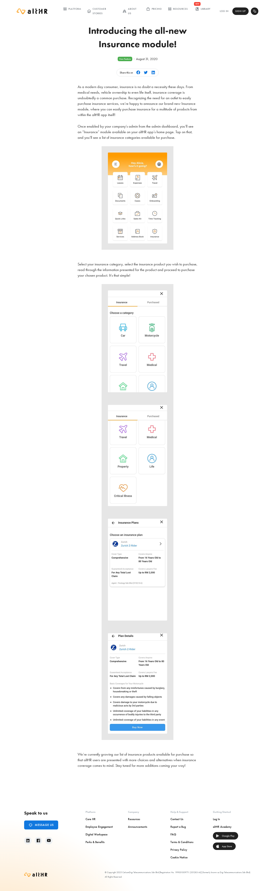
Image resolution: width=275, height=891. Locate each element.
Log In (224, 11)
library (202, 9)
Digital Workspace (96, 834)
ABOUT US (130, 11)
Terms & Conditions (181, 842)
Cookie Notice (179, 857)
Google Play (225, 836)
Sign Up (240, 11)
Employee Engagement (99, 827)
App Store (224, 846)
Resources (178, 9)
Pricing (154, 9)
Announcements (137, 827)
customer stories (96, 11)
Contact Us (176, 819)
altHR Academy (222, 827)
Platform (72, 9)
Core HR (90, 819)
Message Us (41, 825)
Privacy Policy (178, 850)
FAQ (173, 834)
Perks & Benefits (95, 842)
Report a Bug (178, 827)
